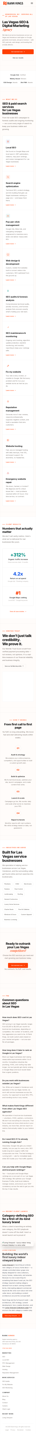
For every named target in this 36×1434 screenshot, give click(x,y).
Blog (3, 1399)
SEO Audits (6, 1381)
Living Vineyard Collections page (17, 1308)
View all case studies (17, 611)
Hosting (4, 1369)
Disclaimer (20, 1430)
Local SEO (5, 1360)
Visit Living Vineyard (11, 1315)
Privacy (13, 1430)
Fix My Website (7, 1384)
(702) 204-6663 (7, 1348)
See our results (18, 58)
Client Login (6, 1409)
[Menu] (32, 3)
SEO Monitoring (7, 1388)
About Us (5, 1396)
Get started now (17, 52)
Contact (5, 1403)
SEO (3, 1357)
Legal (7, 1430)
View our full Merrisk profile (13, 666)
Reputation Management (10, 1373)
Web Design (6, 1366)
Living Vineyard (7, 1265)
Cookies (28, 1430)
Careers (5, 1406)
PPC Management (8, 1363)
